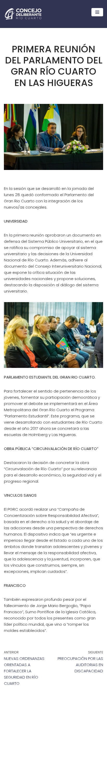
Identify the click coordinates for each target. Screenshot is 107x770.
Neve (9, 764)
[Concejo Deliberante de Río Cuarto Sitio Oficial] (23, 13)
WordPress (50, 764)
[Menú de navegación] (97, 12)
